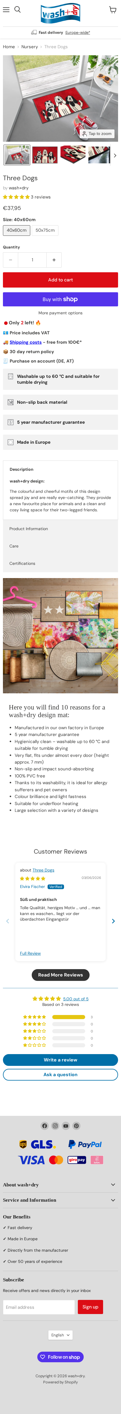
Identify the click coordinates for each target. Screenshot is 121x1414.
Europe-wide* (77, 32)
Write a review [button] (60, 1060)
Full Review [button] (30, 953)
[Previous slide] (7, 921)
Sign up (90, 1307)
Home (9, 46)
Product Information (28, 528)
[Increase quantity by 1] (54, 260)
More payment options (60, 312)
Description (21, 469)
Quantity (11, 247)
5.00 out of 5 (76, 998)
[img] (32, 878)
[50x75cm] (46, 237)
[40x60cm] (17, 237)
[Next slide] (115, 155)
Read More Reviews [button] (60, 975)
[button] (17, 155)
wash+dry (18, 188)
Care (14, 546)
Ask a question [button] (60, 1074)
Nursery (29, 46)
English (57, 1335)
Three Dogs (43, 870)
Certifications (22, 563)
